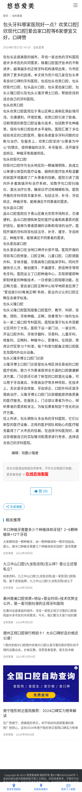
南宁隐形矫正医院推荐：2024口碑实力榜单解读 (39, 713)
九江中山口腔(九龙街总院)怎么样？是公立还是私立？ (40, 566)
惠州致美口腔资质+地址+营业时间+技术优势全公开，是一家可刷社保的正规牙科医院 (40, 601)
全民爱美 (38, 47)
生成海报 (15, 506)
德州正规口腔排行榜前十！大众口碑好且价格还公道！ (40, 635)
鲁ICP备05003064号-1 (64, 775)
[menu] (75, 5)
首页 (5, 15)
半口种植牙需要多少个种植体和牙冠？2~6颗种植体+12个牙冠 (40, 532)
